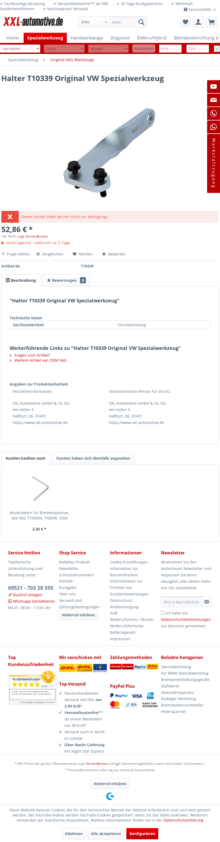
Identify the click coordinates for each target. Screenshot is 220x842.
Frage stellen (18, 254)
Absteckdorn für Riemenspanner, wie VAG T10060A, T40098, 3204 (39, 515)
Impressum (120, 638)
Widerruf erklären (78, 614)
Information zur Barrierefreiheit (124, 571)
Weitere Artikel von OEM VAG (40, 360)
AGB (114, 613)
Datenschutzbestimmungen (186, 619)
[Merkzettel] (185, 22)
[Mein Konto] (198, 22)
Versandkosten (97, 763)
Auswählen (144, 48)
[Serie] (64, 48)
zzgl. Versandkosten (33, 236)
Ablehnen (74, 833)
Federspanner (173, 711)
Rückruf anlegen (27, 594)
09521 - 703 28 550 (30, 587)
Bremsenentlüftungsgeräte (185, 679)
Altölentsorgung (124, 606)
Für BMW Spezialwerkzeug (184, 673)
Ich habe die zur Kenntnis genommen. (186, 619)
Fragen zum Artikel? (31, 355)
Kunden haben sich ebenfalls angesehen (93, 458)
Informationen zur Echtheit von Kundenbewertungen (129, 587)
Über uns (67, 593)
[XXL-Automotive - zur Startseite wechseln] (33, 23)
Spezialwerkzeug (176, 666)
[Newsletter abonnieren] (206, 601)
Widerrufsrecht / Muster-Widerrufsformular (132, 622)
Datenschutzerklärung (183, 820)
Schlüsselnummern (76, 574)
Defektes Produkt (74, 562)
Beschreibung (23, 280)
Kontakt (66, 581)
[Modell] (108, 48)
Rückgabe (67, 587)
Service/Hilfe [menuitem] (200, 9)
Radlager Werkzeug (178, 698)
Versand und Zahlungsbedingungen (79, 603)
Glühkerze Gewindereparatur (177, 689)
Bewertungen (67, 280)
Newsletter (69, 568)
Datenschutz (121, 600)
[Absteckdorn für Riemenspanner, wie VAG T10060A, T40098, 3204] (39, 488)
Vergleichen (52, 254)
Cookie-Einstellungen (129, 562)
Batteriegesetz (123, 632)
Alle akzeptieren (106, 833)
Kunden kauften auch (25, 458)
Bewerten (116, 254)
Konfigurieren (142, 833)
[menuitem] (112, 22)
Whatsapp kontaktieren (33, 601)
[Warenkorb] (211, 22)
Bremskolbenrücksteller (182, 705)
